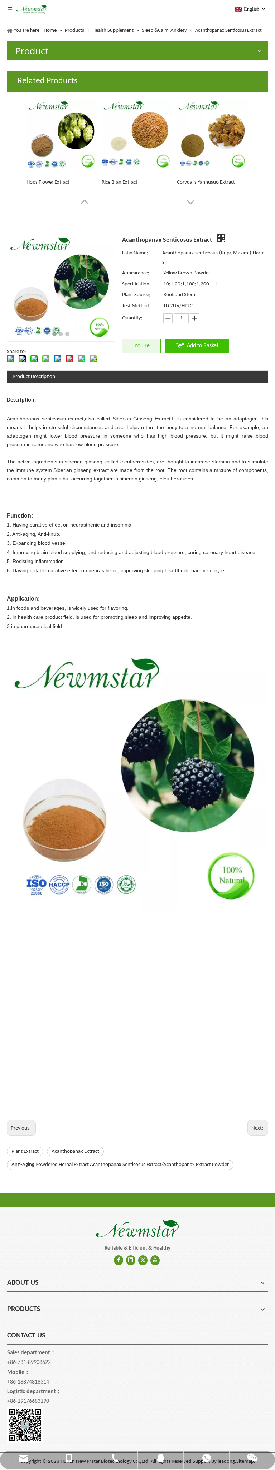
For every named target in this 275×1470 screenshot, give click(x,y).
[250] (137, 1228)
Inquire (141, 346)
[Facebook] (118, 1260)
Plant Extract (25, 1151)
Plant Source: (136, 295)
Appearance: (135, 273)
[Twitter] (143, 1260)
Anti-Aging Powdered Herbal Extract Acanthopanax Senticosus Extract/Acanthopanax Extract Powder (120, 1164)
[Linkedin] (130, 1260)
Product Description (34, 376)
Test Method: (136, 306)
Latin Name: (135, 253)
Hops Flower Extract (47, 182)
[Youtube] (155, 1260)
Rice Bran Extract (120, 182)
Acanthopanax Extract (75, 1151)
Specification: (136, 284)
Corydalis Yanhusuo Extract (206, 182)
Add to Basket (202, 346)
